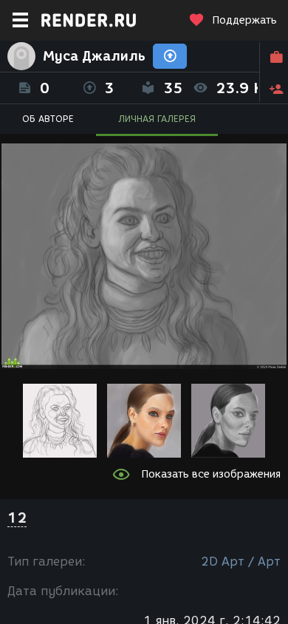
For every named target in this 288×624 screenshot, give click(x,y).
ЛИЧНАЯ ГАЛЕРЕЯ (157, 118)
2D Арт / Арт (241, 562)
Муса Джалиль (94, 56)
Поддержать (244, 20)
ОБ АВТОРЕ (48, 118)
